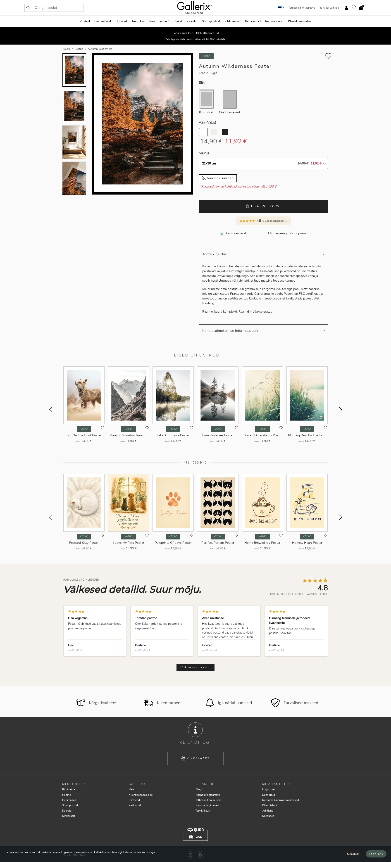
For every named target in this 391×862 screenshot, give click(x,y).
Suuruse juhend (220, 178)
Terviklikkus (203, 810)
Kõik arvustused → (195, 667)
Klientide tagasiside (141, 795)
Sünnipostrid (211, 21)
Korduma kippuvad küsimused (280, 800)
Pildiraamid (253, 21)
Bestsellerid (102, 21)
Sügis (213, 73)
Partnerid (134, 800)
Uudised (121, 21)
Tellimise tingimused (208, 800)
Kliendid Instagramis (208, 795)
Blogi (199, 789)
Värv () (207, 122)
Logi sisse (268, 789)
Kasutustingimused (207, 805)
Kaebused (268, 816)
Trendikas (138, 21)
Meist (132, 789)
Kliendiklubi (269, 805)
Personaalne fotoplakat (165, 21)
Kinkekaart (198, 758)
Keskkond (135, 805)
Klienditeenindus (299, 21)
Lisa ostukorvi (266, 206)
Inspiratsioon (274, 21)
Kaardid (192, 21)
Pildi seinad (232, 21)
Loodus (203, 73)
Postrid (85, 21)
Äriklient (267, 810)
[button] (28, 7)
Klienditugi (269, 795)
